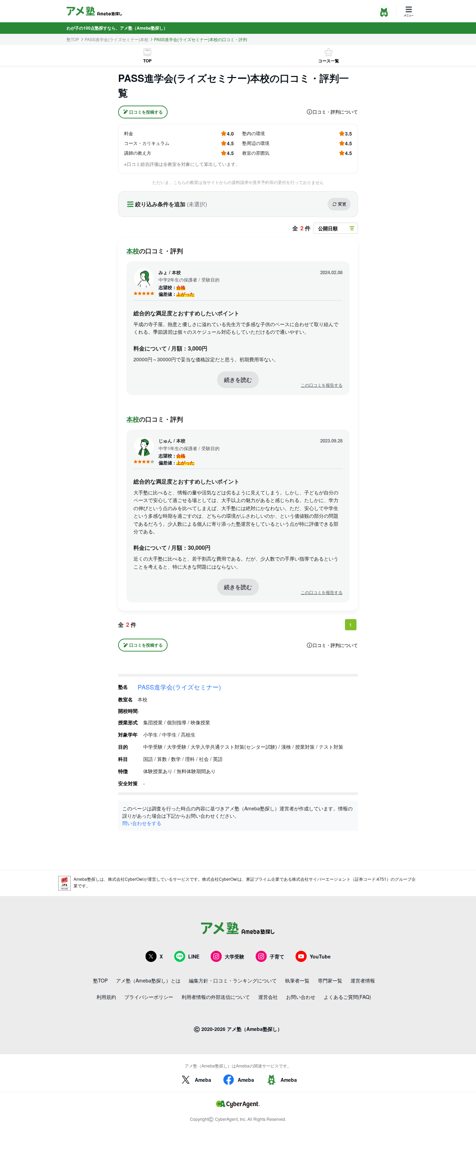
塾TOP (73, 39)
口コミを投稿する (146, 112)
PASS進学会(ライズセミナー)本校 (116, 39)
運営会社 (268, 996)
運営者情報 (363, 980)
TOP (147, 60)
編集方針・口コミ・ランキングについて (233, 980)
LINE (193, 956)
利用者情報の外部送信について (216, 996)
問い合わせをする (141, 822)
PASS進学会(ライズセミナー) (179, 686)
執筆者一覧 (297, 980)
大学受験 (234, 956)
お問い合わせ (300, 996)
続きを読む (238, 380)
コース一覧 (328, 60)
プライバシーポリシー (148, 996)
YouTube (320, 956)
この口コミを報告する (322, 385)
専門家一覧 (330, 980)
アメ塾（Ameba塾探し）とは (148, 980)
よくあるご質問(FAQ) (347, 996)
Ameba (203, 1079)
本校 (132, 250)
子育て (277, 956)
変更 (342, 204)
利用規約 (106, 996)
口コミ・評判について (335, 112)
